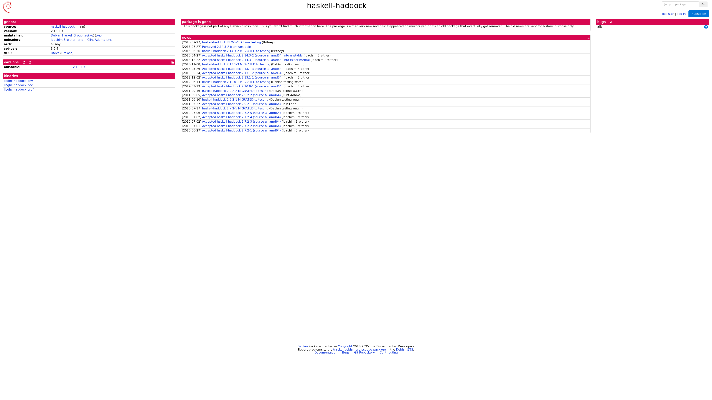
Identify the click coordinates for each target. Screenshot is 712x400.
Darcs (55, 53)
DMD (99, 35)
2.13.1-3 (79, 67)
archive (88, 35)
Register (668, 13)
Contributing (389, 352)
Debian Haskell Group (67, 35)
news (186, 37)
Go (703, 4)
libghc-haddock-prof (19, 89)
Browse (66, 53)
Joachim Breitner (63, 39)
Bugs (345, 352)
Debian (302, 346)
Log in (681, 13)
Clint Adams (96, 39)
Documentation (325, 352)
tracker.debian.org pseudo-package (359, 349)
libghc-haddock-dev (18, 81)
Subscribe (699, 14)
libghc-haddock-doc (18, 85)
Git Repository (364, 352)
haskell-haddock (63, 26)
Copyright (345, 346)
